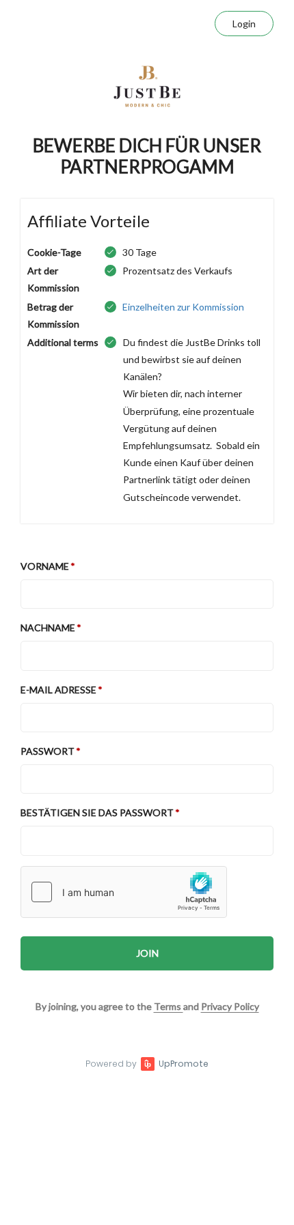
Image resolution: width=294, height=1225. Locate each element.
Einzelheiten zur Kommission (183, 307)
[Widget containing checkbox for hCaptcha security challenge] (124, 892)
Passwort (48, 751)
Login (244, 23)
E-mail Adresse (58, 689)
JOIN (147, 953)
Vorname (45, 566)
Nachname (48, 627)
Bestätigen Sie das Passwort (97, 812)
